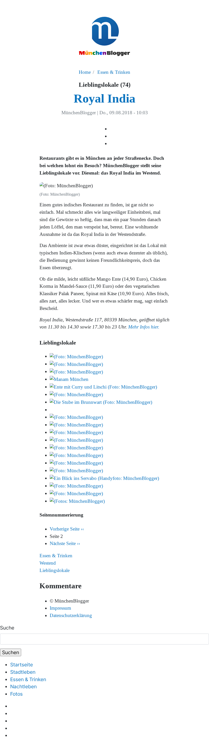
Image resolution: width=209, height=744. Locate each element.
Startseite (21, 665)
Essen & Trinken (113, 72)
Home (85, 72)
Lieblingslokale (55, 570)
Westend (48, 563)
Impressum (60, 608)
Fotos (16, 694)
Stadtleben (22, 672)
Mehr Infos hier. (143, 327)
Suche (7, 628)
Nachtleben (23, 686)
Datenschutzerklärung (71, 615)
